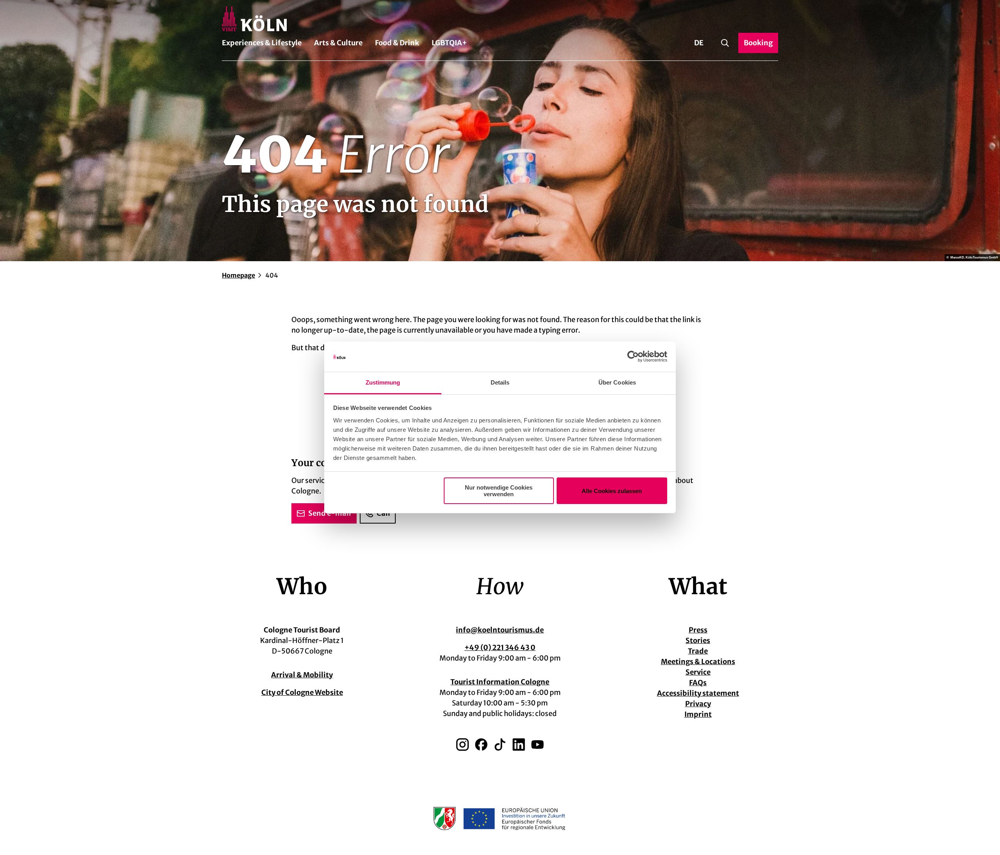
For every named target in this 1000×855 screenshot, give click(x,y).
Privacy (698, 703)
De (699, 42)
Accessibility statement (698, 693)
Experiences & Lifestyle (262, 42)
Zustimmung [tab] (383, 382)
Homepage (238, 275)
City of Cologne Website (302, 692)
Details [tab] (500, 382)
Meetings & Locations (698, 661)
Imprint (698, 714)
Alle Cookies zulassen (612, 491)
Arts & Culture (338, 42)
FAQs (698, 682)
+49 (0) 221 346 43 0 (500, 647)
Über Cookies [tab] (617, 382)
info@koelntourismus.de (500, 629)
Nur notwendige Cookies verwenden (498, 490)
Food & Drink (397, 42)
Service (698, 672)
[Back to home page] (500, 18)
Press (698, 629)
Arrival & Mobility (302, 674)
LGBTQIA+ (449, 42)
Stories (698, 640)
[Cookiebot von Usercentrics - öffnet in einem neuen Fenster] (633, 357)
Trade (698, 651)
